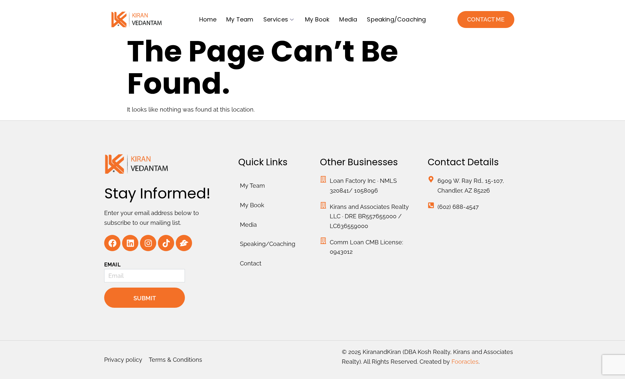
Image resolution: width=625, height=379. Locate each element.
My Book (317, 19)
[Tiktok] (166, 243)
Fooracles (465, 361)
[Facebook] (112, 243)
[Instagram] (148, 243)
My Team (239, 19)
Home (208, 19)
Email (112, 265)
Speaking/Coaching (396, 19)
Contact (250, 263)
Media (348, 19)
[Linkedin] (130, 243)
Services (275, 19)
